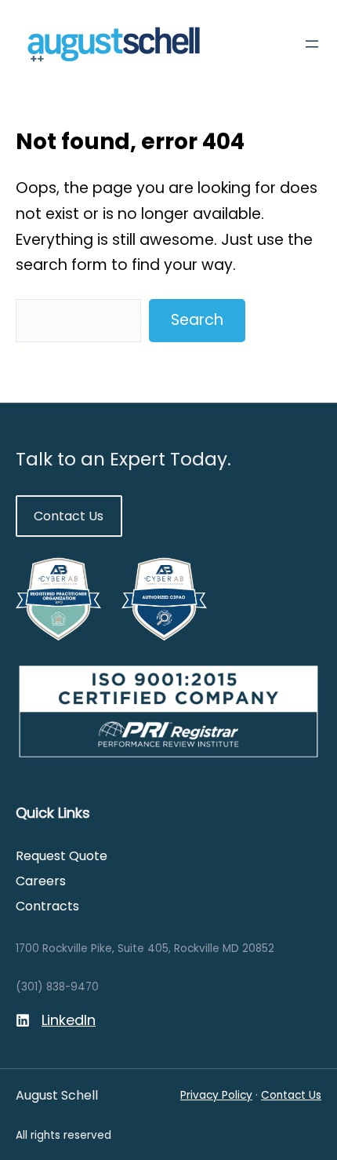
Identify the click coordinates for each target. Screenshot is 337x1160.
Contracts (47, 906)
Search (197, 319)
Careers (41, 881)
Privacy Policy (216, 1095)
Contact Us (68, 516)
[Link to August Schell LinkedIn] (56, 1021)
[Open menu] (312, 44)
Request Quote (61, 856)
